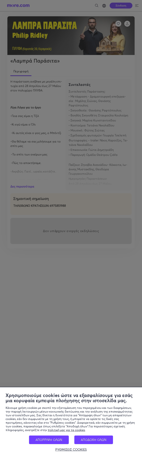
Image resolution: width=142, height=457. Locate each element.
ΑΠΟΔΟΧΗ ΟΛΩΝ (93, 440)
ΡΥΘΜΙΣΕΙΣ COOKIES (71, 449)
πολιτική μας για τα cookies (66, 430)
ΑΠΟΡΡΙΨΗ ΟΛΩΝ (49, 440)
